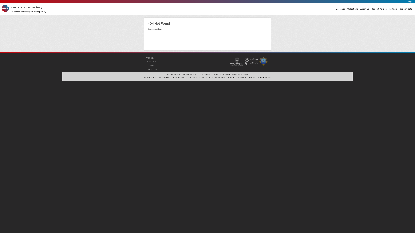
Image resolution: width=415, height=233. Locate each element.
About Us (364, 9)
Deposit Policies (379, 9)
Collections (352, 9)
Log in (410, 2)
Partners (393, 9)
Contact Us (150, 65)
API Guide (150, 58)
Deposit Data (406, 9)
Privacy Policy (151, 62)
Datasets (340, 9)
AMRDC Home (151, 69)
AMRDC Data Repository (26, 7)
